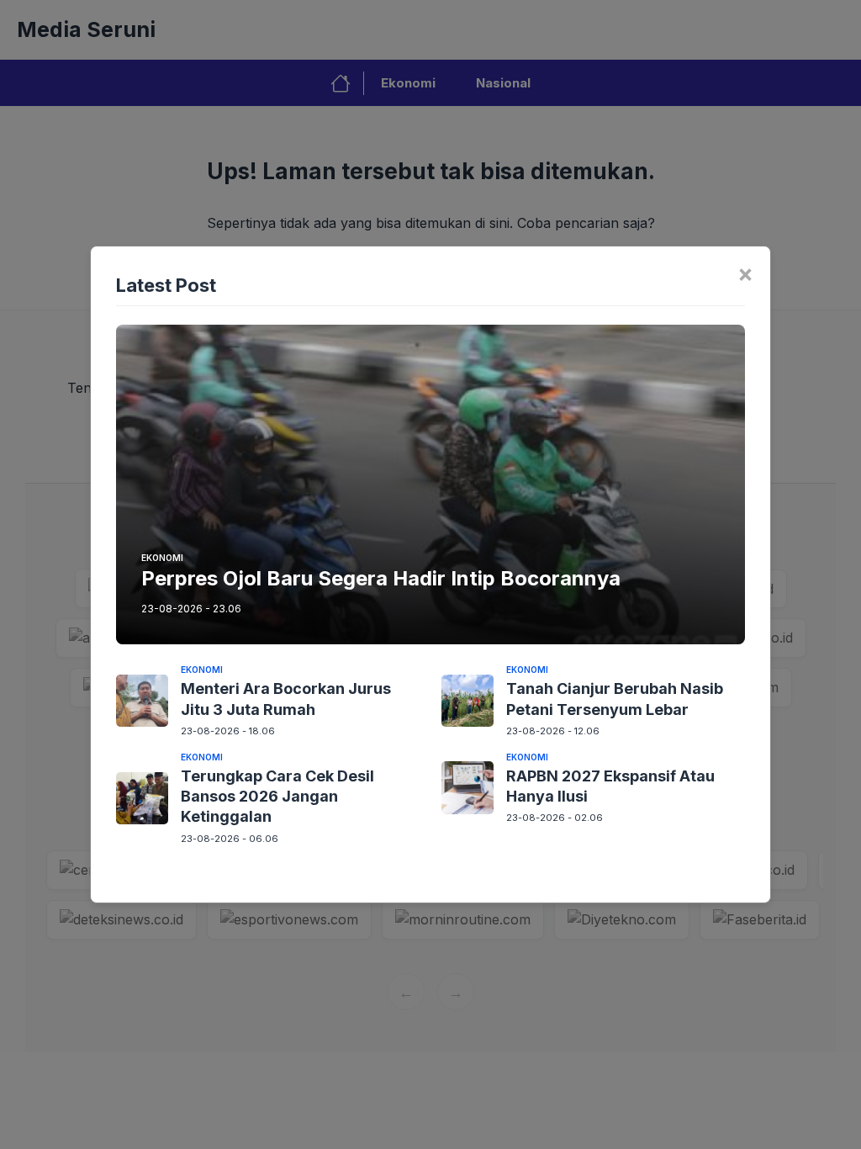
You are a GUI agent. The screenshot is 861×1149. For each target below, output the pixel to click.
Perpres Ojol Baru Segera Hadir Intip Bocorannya (381, 578)
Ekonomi (162, 558)
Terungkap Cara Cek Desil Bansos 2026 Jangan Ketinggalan (277, 796)
